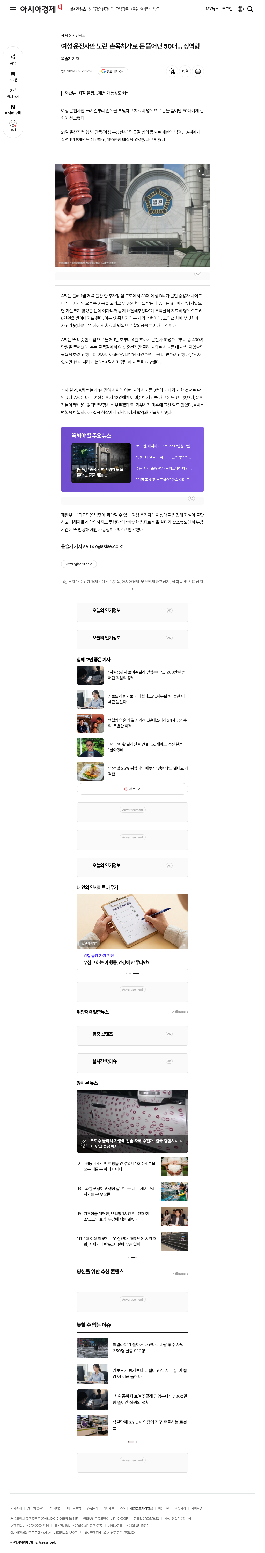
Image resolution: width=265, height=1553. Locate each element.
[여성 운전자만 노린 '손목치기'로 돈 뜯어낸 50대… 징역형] (132, 215)
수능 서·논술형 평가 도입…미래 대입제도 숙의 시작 (165, 468)
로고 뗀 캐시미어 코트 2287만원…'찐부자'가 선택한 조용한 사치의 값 (165, 446)
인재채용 (56, 1508)
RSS (122, 1508)
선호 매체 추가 (115, 71)
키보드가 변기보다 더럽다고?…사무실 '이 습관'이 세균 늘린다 (146, 699)
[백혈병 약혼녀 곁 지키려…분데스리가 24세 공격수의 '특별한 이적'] (90, 731)
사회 (64, 35)
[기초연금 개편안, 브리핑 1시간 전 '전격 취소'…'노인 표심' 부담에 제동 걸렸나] (174, 1225)
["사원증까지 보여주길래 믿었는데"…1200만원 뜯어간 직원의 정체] (90, 683)
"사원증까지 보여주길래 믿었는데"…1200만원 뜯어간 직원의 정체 (146, 675)
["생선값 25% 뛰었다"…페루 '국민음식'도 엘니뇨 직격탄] (90, 779)
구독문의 (92, 1508)
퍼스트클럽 (74, 1508)
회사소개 (16, 1508)
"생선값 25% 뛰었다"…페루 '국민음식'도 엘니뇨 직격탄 (148, 771)
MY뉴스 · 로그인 (219, 8)
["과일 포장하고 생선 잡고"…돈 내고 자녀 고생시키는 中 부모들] (174, 1200)
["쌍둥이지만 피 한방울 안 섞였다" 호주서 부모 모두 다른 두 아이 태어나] (174, 1175)
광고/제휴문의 (36, 1508)
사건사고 (79, 35)
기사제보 (108, 1508)
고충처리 (180, 1508)
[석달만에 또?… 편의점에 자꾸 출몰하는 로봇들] (92, 1435)
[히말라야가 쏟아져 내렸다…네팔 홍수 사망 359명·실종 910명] (92, 1357)
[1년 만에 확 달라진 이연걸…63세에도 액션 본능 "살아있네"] (90, 755)
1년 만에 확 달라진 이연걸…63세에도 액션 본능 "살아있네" (145, 747)
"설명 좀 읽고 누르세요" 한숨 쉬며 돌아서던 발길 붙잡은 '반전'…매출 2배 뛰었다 (165, 480)
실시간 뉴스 (78, 9)
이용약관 (163, 1508)
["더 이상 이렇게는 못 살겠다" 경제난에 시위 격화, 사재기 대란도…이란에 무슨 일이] (174, 1250)
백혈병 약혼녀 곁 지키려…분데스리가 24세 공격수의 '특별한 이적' (147, 723)
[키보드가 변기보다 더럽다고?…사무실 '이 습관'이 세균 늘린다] (90, 707)
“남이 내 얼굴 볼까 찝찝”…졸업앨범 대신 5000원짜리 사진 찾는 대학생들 (165, 457)
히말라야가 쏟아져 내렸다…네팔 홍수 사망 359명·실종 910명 (148, 1347)
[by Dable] (180, 1274)
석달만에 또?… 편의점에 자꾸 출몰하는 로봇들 (150, 1425)
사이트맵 (196, 1508)
